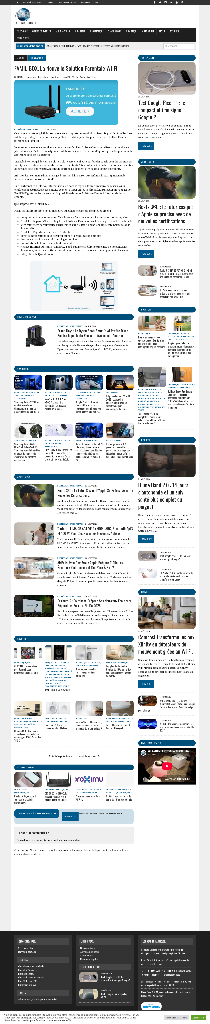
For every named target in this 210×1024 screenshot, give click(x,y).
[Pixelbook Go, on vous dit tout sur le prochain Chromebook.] (28, 785)
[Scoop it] (193, 2)
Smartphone (23, 368)
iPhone (61, 665)
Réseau (144, 592)
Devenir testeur (27, 951)
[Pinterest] (182, 2)
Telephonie (22, 31)
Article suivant (88, 756)
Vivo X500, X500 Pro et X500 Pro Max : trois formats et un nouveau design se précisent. (56, 404)
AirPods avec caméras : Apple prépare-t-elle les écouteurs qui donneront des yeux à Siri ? (90, 565)
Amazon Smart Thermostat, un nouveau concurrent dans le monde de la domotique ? (88, 725)
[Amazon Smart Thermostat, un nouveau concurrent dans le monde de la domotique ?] (89, 714)
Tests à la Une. (148, 57)
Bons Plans (23, 38)
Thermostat (119, 721)
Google (90, 395)
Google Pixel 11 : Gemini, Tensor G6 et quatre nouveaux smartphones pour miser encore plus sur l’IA (88, 407)
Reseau (58, 790)
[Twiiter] (160, 2)
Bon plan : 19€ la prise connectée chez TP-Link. (56, 726)
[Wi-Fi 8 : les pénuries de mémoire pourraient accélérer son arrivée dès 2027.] (147, 727)
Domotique (131, 31)
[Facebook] (154, 2)
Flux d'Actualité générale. (31, 966)
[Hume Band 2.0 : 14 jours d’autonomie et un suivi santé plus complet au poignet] (167, 474)
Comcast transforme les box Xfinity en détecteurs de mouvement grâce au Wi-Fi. (166, 644)
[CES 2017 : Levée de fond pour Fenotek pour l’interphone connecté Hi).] (28, 658)
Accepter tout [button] (198, 1017)
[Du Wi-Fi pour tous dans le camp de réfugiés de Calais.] (120, 785)
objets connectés (41, 31)
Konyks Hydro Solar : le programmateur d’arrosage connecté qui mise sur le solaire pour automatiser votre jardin (181, 349)
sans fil (66, 77)
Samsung (29, 395)
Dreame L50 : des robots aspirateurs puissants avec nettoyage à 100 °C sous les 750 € (27, 735)
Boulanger (85, 2)
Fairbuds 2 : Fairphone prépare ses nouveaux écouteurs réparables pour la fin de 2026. (94, 603)
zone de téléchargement (32, 2)
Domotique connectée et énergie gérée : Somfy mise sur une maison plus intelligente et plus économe (151, 342)
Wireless (91, 77)
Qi (107, 440)
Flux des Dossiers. (27, 970)
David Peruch (33, 129)
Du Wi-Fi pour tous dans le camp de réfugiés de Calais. (119, 798)
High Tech (80, 31)
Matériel (49, 668)
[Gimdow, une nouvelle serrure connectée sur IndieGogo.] (89, 658)
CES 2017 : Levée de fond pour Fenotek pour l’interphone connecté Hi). (26, 669)
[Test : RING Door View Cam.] (59, 658)
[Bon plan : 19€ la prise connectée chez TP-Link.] (59, 714)
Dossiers (174, 31)
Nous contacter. (88, 948)
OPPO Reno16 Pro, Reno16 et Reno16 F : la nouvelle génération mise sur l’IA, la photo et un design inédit (58, 454)
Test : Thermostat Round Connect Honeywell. (118, 726)
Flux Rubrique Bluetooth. (31, 977)
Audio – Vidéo (62, 31)
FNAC (97, 2)
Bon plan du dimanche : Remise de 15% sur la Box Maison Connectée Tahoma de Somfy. (118, 671)
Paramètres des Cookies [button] (176, 1017)
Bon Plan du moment (26, 317)
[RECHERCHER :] (178, 45)
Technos (51, 2)
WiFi (82, 77)
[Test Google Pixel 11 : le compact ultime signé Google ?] (167, 92)
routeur (55, 77)
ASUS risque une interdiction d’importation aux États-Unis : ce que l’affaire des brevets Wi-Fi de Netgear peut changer (166, 705)
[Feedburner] (187, 2)
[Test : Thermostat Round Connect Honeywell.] (120, 714)
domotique (22, 638)
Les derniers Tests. (91, 967)
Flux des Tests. (26, 973)
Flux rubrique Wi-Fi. (28, 984)
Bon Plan (111, 662)
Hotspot (86, 792)
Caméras (64, 662)
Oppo (58, 443)
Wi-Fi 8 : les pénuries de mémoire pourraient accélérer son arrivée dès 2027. (177, 727)
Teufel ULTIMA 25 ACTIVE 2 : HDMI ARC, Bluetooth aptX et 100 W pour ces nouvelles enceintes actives (95, 531)
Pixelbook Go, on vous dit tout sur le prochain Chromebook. (26, 800)
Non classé (61, 668)
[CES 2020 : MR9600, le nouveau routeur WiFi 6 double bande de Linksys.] (59, 785)
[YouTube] (176, 2)
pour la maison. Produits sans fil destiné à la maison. (58, 677)
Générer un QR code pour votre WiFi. (37, 999)
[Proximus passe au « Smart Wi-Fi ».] (89, 785)
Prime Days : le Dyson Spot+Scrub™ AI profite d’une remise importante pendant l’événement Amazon (92, 333)
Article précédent (62, 756)
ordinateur (20, 790)
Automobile (148, 31)
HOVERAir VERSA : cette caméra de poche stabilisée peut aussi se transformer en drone (176, 576)
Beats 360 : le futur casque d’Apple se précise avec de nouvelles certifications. (95, 493)
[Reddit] (171, 2)
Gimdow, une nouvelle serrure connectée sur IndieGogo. (85, 672)
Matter (180, 388)
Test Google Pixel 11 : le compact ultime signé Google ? (161, 109)
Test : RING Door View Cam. (58, 690)
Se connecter (25, 948)
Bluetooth (94, 662)
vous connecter (39, 840)
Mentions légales (89, 959)
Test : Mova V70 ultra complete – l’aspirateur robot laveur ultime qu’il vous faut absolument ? (152, 418)
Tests (162, 31)
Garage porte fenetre (86, 665)
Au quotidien (52, 662)
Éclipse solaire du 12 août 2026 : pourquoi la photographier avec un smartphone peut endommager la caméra (118, 402)
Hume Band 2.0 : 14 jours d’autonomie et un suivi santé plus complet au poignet (163, 495)
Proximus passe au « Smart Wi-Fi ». (88, 798)
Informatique (96, 31)
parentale (43, 77)
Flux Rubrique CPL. (28, 981)
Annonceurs (86, 955)
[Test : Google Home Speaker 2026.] (88, 997)
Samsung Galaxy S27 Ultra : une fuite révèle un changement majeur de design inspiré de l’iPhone (27, 407)
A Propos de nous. (89, 951)
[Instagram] (165, 2)
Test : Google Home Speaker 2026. (114, 995)
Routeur (49, 790)
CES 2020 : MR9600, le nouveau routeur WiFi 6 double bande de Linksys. (56, 797)
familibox (31, 77)
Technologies (157, 407)
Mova (151, 392)
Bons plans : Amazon (68, 2)
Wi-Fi (75, 77)
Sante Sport (114, 31)
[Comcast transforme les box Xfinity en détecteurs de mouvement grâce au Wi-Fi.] (167, 627)
